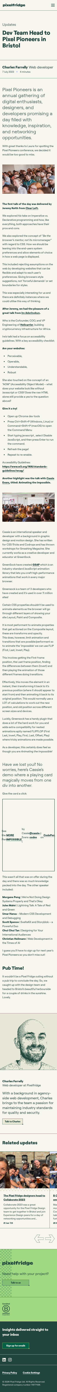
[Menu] (53, 5)
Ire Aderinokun (30, 312)
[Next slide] (50, 1238)
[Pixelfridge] (14, 5)
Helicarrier (26, 324)
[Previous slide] (39, 1238)
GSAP (36, 564)
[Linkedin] (4, 1359)
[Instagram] (10, 1359)
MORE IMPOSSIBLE (14, 837)
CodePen (49, 835)
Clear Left (32, 208)
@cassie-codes (35, 835)
